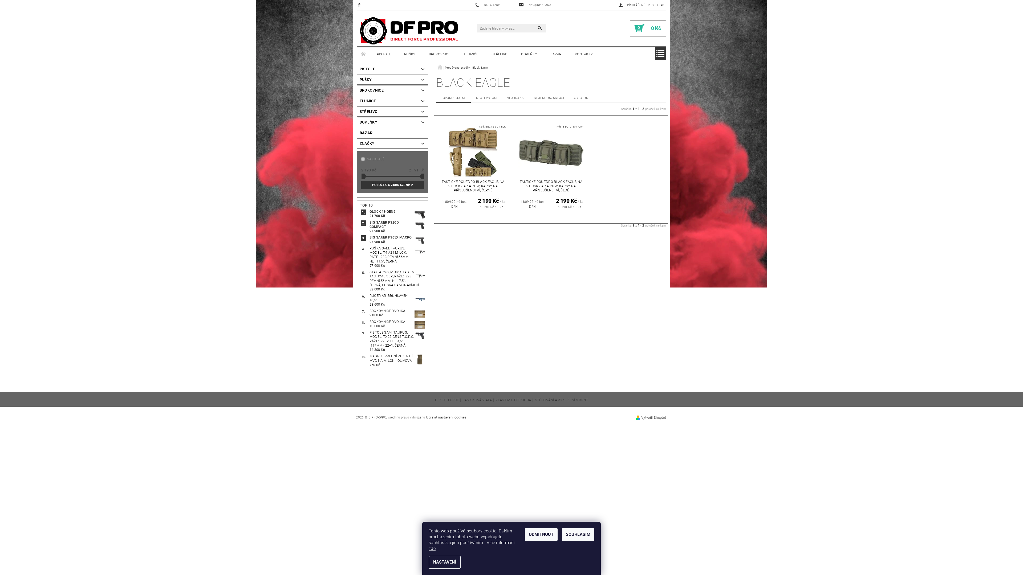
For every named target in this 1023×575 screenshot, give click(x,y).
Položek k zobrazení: (392, 185)
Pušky (410, 54)
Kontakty (584, 54)
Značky (367, 143)
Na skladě (376, 159)
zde (432, 548)
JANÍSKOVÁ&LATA (477, 400)
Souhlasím (578, 534)
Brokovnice (439, 54)
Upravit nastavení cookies (446, 417)
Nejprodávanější (549, 98)
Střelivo (500, 54)
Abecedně (582, 98)
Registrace (657, 5)
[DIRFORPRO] (409, 30)
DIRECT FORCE (447, 400)
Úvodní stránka (363, 54)
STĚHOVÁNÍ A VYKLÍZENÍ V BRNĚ (561, 400)
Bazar (556, 54)
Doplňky (529, 54)
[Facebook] (360, 5)
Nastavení (444, 562)
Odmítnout (541, 534)
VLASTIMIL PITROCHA (513, 400)
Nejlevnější (486, 98)
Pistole (384, 54)
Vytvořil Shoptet (653, 418)
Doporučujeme (453, 98)
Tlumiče (471, 54)
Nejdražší (515, 98)
